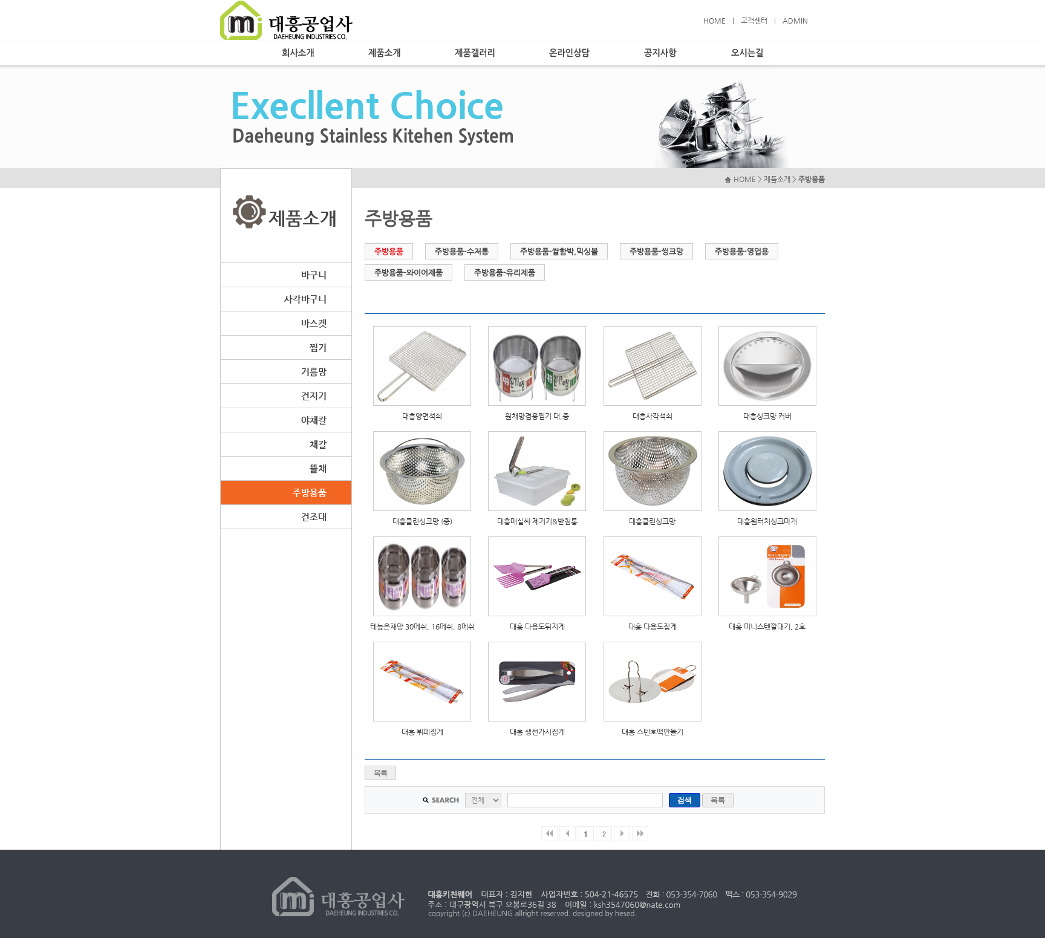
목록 (381, 773)
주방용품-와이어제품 (408, 272)
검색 (684, 800)
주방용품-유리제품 (504, 272)
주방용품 (388, 251)
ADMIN (795, 20)
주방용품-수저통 (462, 251)
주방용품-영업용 (742, 251)
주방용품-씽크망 (656, 251)
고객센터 (754, 20)
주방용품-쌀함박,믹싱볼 (559, 251)
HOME (714, 20)
